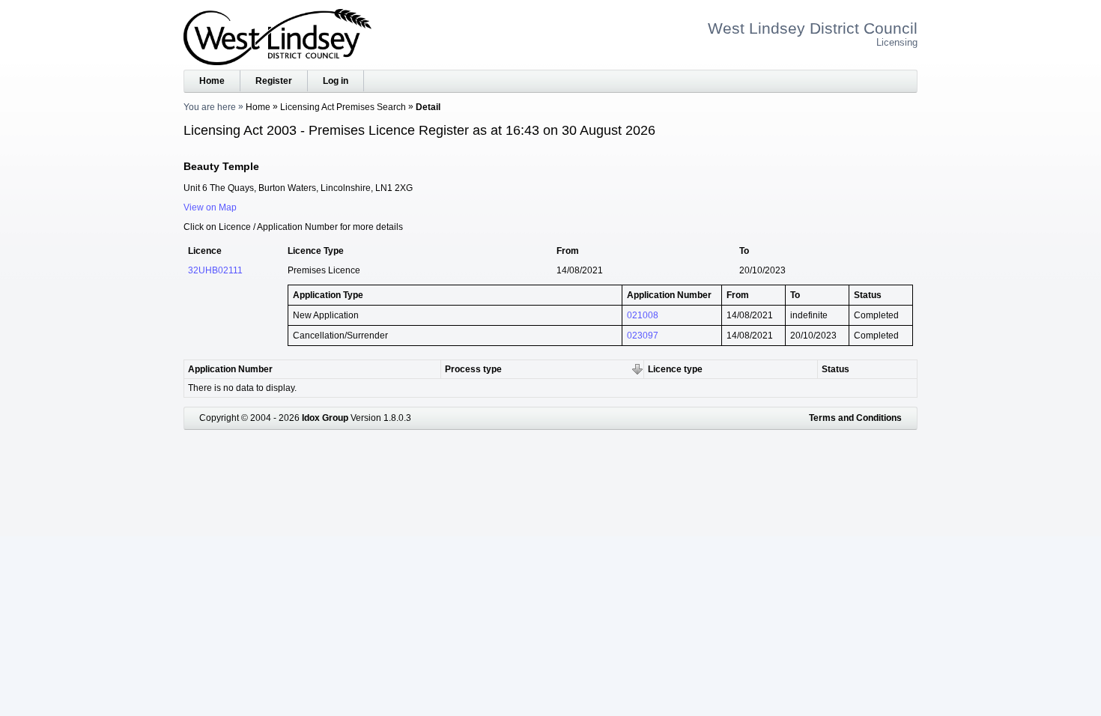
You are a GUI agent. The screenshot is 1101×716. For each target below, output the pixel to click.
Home (212, 81)
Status (835, 369)
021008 (642, 315)
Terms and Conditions (855, 418)
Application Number (230, 369)
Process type (473, 369)
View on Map (210, 207)
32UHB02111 (215, 270)
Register (273, 81)
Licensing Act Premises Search (343, 107)
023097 (642, 335)
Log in (335, 81)
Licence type (675, 369)
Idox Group (325, 418)
